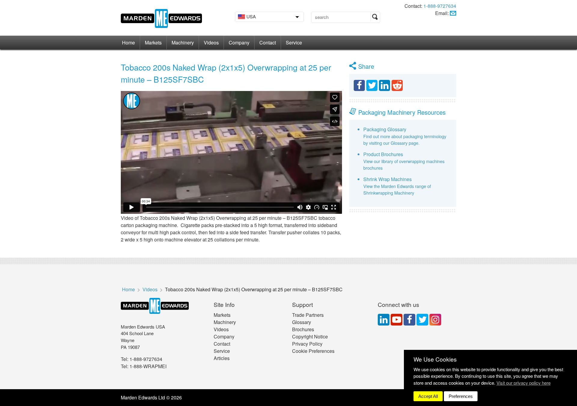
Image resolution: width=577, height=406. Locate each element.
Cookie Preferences (313, 350)
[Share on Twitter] (371, 85)
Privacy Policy (307, 343)
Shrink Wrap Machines (387, 179)
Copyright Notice (310, 336)
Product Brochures (383, 154)
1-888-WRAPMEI (148, 366)
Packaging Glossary (384, 129)
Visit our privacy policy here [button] (523, 383)
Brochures (303, 329)
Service (294, 42)
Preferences (461, 396)
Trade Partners (308, 314)
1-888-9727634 (439, 5)
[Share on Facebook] (359, 85)
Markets (153, 42)
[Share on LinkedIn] (384, 85)
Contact (267, 42)
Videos (211, 42)
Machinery (183, 42)
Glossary (301, 322)
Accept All (428, 396)
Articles (222, 358)
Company (239, 42)
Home (128, 42)
